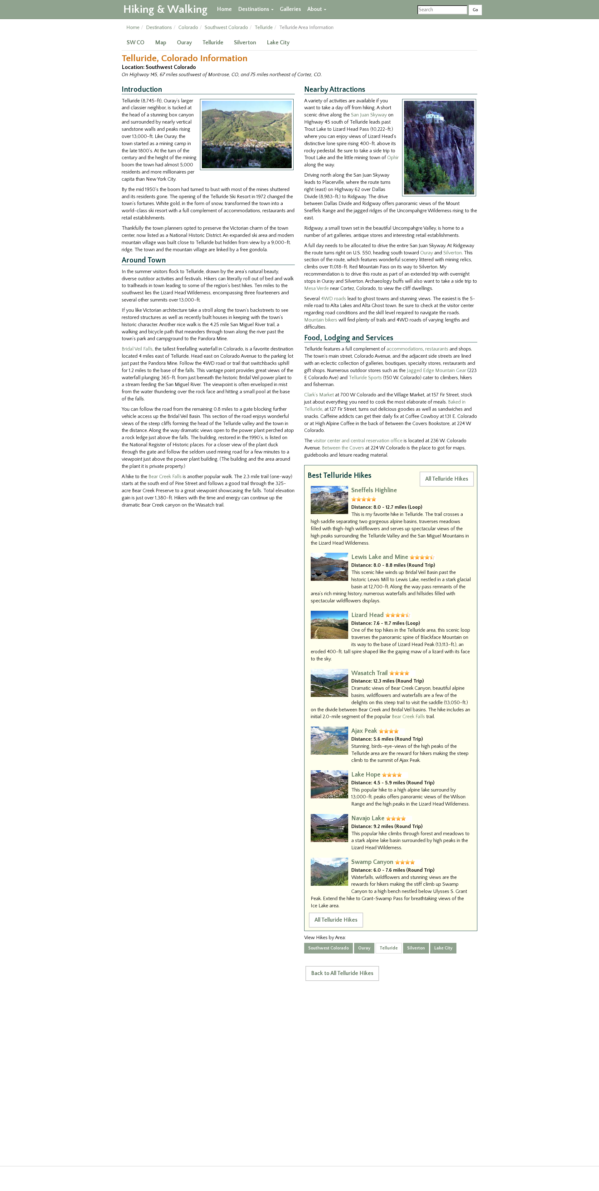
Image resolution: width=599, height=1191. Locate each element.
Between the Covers (343, 448)
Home (224, 9)
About (315, 9)
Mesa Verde (316, 288)
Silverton (245, 43)
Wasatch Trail (369, 673)
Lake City (278, 43)
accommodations (405, 349)
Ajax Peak (364, 731)
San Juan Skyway (369, 115)
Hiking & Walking (165, 9)
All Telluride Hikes (446, 479)
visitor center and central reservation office (358, 441)
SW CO (135, 43)
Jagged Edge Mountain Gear (436, 370)
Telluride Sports (365, 377)
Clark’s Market (319, 395)
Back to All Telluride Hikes (342, 973)
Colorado (188, 27)
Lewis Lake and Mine (379, 557)
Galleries (290, 9)
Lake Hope (365, 774)
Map (160, 43)
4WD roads (333, 298)
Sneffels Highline (374, 490)
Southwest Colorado (226, 27)
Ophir (393, 157)
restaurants (436, 349)
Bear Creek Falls (165, 476)
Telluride (264, 27)
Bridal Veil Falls (137, 349)
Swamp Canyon (372, 862)
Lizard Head (367, 615)
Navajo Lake (367, 818)
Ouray (184, 43)
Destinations (254, 9)
